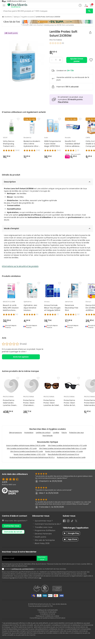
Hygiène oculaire (27, 17)
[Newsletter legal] (3, 569)
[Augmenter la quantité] (60, 59)
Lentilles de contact (43, 432)
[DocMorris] (17, 5)
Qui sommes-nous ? (44, 521)
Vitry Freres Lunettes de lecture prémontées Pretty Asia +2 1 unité (62, 448)
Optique (17, 17)
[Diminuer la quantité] (51, 59)
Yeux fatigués (47, 435)
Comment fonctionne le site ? (48, 524)
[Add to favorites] (91, 60)
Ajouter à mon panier (76, 60)
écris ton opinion (21, 357)
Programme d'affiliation (45, 530)
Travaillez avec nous (43, 527)
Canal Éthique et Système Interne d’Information (47, 618)
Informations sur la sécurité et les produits (20, 266)
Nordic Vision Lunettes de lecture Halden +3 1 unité (64, 451)
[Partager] (90, 32)
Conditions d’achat (47, 614)
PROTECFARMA (55, 40)
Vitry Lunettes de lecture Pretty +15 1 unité (22, 448)
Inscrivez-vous (42, 558)
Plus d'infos (63, 102)
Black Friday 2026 (42, 543)
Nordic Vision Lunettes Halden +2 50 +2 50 (29, 454)
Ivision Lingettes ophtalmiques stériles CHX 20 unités (25, 445)
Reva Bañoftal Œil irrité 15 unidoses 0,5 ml (63, 454)
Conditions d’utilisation (47, 612)
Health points (40, 537)
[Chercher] (89, 10)
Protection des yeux (76, 432)
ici (40, 578)
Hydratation (28, 432)
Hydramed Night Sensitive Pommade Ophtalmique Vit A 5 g (32, 457)
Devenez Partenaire (43, 533)
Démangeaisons (15, 432)
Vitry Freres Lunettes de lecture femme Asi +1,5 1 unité (67, 445)
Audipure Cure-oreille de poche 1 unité (71, 457)
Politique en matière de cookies (47, 616)
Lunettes (56, 432)
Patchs (64, 432)
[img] (24, 61)
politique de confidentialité (23, 569)
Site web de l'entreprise (45, 540)
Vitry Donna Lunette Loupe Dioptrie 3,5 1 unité (26, 451)
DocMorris (8, 17)
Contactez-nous (11, 526)
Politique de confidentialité (48, 610)
